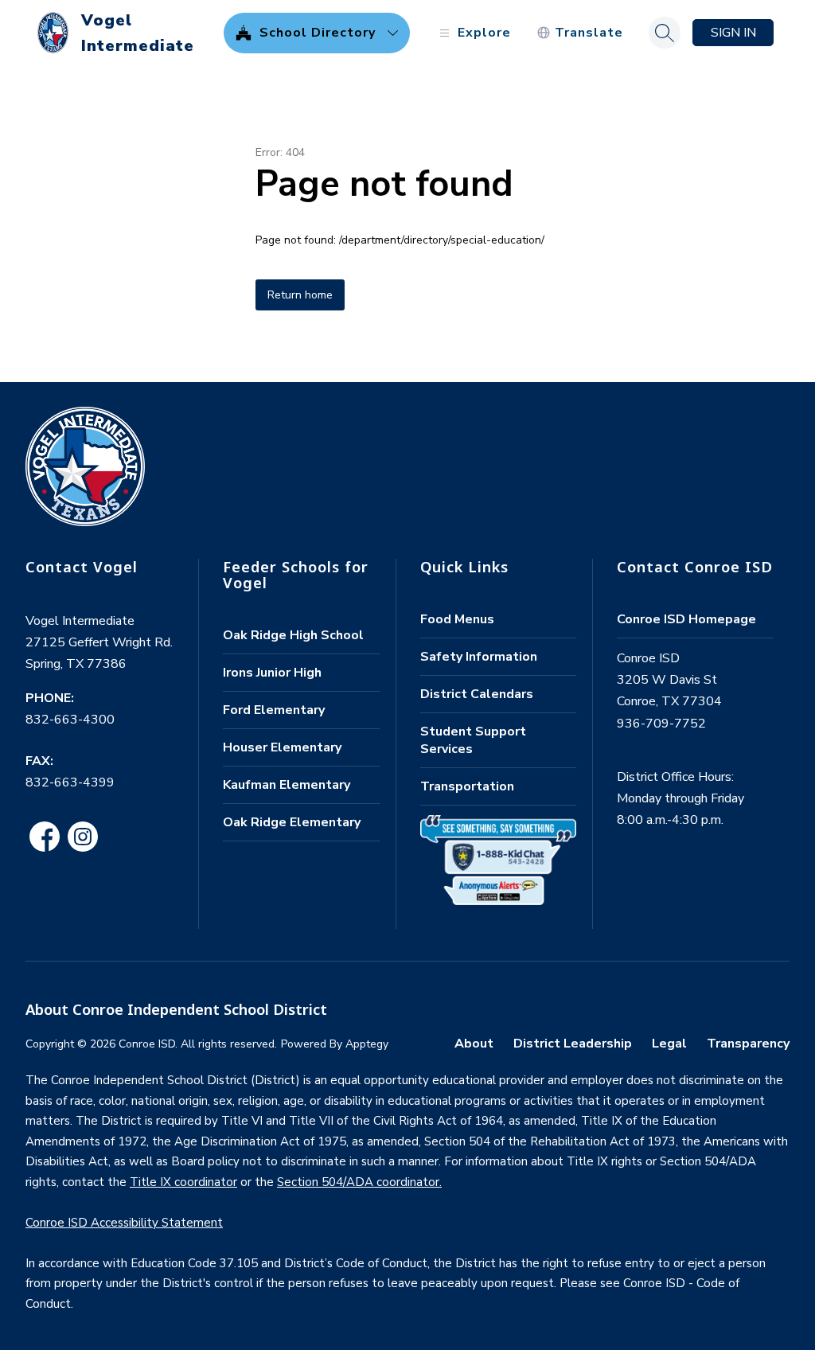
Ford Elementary (274, 710)
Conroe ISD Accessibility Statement (124, 1223)
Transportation (467, 786)
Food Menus (457, 619)
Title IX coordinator (183, 1182)
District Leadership (572, 1043)
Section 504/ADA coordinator (358, 1182)
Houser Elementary (282, 747)
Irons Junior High (272, 672)
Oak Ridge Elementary (292, 822)
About (473, 1043)
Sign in (733, 32)
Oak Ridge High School (293, 635)
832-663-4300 (70, 719)
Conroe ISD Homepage (686, 619)
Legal (669, 1043)
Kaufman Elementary (286, 785)
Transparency (748, 1043)
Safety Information (478, 656)
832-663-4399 (70, 782)
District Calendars (476, 694)
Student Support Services (473, 740)
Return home (300, 294)
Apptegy (366, 1044)
